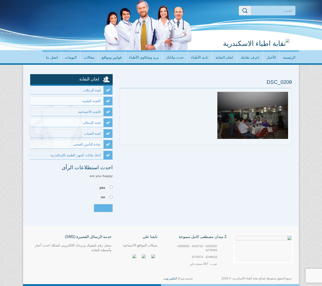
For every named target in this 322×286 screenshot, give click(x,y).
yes (102, 187)
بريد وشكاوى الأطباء (144, 57)
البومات (71, 57)
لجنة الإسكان (92, 123)
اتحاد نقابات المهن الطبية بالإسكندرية (75, 155)
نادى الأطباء (199, 57)
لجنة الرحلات (92, 90)
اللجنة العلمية (91, 101)
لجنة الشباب (92, 133)
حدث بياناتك (175, 57)
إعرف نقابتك (249, 57)
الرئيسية (289, 57)
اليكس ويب (170, 278)
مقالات (89, 57)
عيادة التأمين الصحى (87, 144)
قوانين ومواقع (112, 57)
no (103, 197)
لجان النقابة (224, 57)
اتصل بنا (52, 57)
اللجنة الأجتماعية (89, 112)
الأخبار (271, 57)
